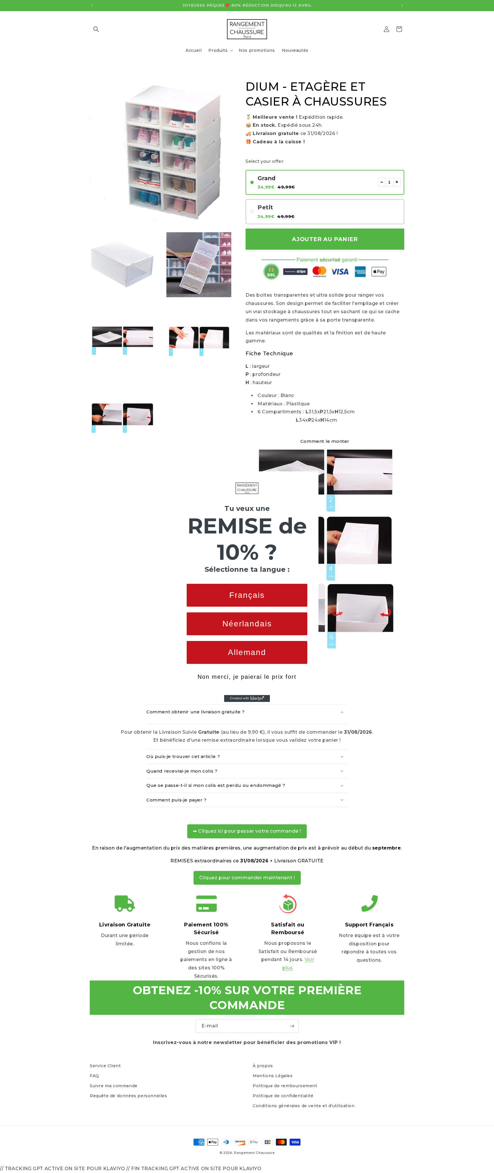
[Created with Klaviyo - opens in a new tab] (247, 698)
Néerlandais (247, 623)
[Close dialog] (312, 477)
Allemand (247, 652)
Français (247, 595)
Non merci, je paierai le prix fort (247, 677)
